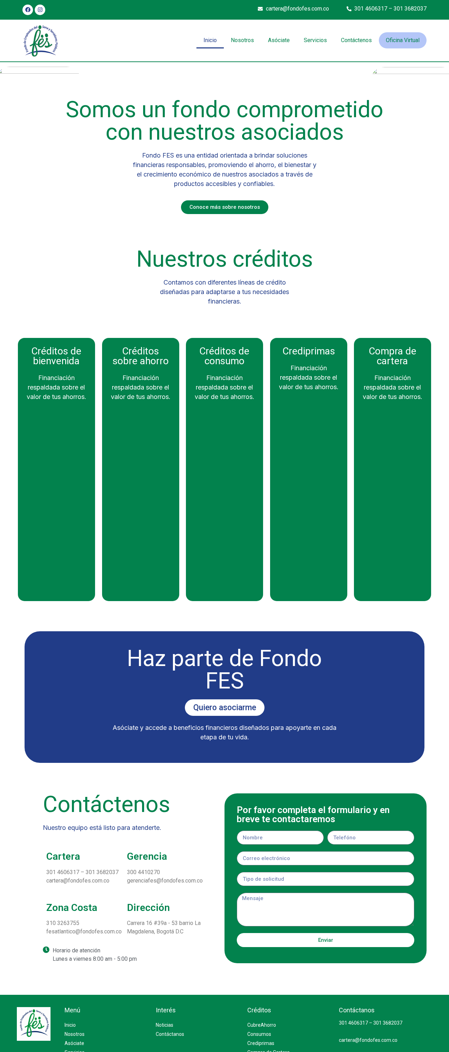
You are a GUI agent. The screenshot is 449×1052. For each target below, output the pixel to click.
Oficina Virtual (403, 40)
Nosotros (242, 40)
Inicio (210, 40)
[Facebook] (27, 10)
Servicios (315, 40)
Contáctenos (356, 40)
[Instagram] (40, 10)
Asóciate (279, 40)
